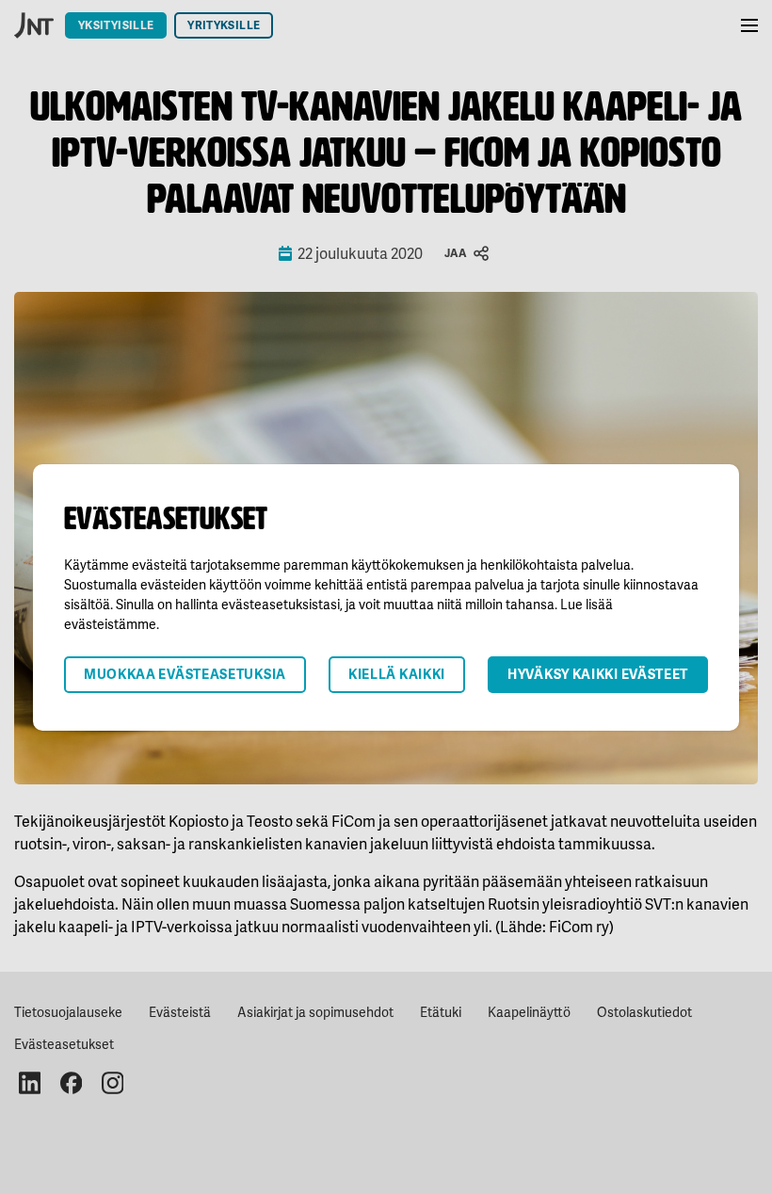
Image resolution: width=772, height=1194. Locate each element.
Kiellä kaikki (396, 674)
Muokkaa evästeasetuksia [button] (185, 674)
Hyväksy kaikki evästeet (597, 674)
